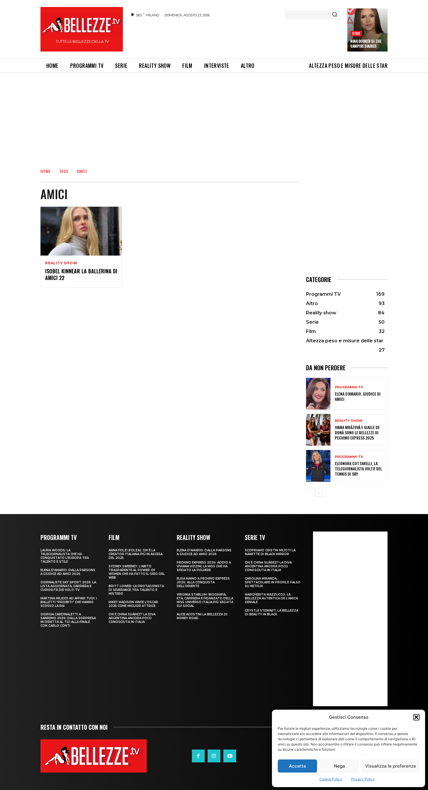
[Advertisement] (235, 37)
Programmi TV (349, 387)
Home (45, 171)
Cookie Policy (330, 779)
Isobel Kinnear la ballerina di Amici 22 (81, 274)
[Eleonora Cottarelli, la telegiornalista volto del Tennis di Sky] (318, 466)
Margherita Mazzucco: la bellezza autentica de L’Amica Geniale (271, 598)
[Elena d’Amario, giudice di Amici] (318, 394)
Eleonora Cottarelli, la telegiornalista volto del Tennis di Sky (358, 468)
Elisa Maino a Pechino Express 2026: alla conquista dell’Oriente (203, 582)
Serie (356, 33)
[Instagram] (214, 756)
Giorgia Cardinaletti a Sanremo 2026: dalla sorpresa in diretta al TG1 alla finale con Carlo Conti (68, 620)
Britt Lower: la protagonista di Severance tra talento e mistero (136, 590)
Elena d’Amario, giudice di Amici (358, 396)
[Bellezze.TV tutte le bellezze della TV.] (93, 756)
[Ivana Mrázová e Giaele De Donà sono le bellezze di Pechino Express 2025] (318, 430)
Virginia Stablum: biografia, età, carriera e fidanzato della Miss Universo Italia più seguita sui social (205, 600)
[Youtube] (229, 756)
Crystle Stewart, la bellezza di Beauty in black (271, 612)
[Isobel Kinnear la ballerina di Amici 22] (81, 231)
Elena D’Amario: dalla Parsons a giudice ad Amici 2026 (67, 572)
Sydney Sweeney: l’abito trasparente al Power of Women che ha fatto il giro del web (137, 572)
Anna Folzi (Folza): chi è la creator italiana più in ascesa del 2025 (135, 554)
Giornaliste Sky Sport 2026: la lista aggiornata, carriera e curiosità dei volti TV (68, 586)
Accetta (297, 766)
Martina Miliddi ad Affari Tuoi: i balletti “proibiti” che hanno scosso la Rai (68, 602)
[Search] (334, 15)
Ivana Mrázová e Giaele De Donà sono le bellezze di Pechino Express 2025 (357, 432)
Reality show (61, 263)
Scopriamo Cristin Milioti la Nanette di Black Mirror (270, 552)
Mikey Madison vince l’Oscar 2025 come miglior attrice (133, 604)
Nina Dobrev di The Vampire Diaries (365, 43)
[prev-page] (309, 493)
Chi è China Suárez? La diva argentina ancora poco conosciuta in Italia (132, 618)
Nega (339, 766)
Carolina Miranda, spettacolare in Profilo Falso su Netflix (272, 582)
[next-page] (319, 493)
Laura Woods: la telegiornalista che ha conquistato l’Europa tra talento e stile (64, 556)
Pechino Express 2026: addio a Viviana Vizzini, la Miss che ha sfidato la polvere (204, 566)
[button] (416, 717)
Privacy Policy (363, 779)
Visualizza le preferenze (390, 766)
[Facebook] (198, 756)
